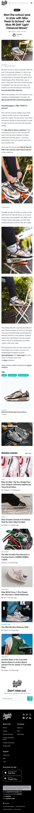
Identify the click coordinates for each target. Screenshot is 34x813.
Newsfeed (4, 552)
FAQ (4, 758)
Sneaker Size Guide (8, 742)
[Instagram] (24, 715)
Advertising (20, 734)
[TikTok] (27, 718)
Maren (6, 525)
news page (21, 355)
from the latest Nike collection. (12, 90)
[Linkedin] (30, 718)
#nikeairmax (12, 375)
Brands (5, 727)
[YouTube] (24, 718)
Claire (6, 630)
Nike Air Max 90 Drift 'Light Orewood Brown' (16, 100)
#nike (4, 375)
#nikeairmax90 (23, 375)
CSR (4, 761)
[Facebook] (27, 715)
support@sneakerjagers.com (14, 791)
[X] (30, 715)
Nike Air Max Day (8, 734)
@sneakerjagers (7, 355)
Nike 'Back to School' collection (15, 130)
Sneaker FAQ (5, 624)
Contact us (6, 755)
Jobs (18, 731)
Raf (5, 598)
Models (5, 731)
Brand (17, 10)
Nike (5, 360)
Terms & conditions (7, 809)
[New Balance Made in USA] (17, 434)
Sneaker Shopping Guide (8, 738)
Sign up (30, 698)
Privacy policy (17, 809)
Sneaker (6, 490)
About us (19, 727)
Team (3, 479)
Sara (5, 563)
